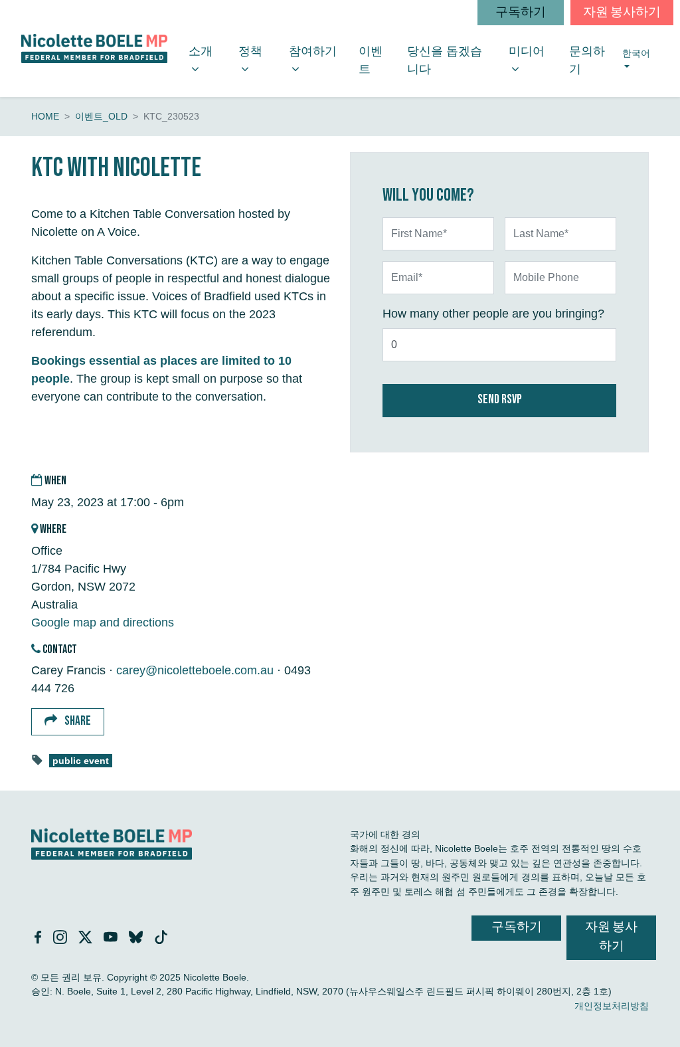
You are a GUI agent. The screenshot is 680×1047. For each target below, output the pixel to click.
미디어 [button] (533, 51)
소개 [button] (208, 51)
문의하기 (587, 60)
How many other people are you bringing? (493, 313)
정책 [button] (258, 51)
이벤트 (370, 60)
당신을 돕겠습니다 (444, 60)
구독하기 (520, 12)
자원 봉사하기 (622, 12)
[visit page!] (39, 938)
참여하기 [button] (318, 59)
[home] (94, 48)
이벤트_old (101, 116)
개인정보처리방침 (611, 1005)
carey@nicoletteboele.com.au (195, 670)
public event (80, 761)
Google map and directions (102, 622)
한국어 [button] (636, 53)
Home (45, 116)
